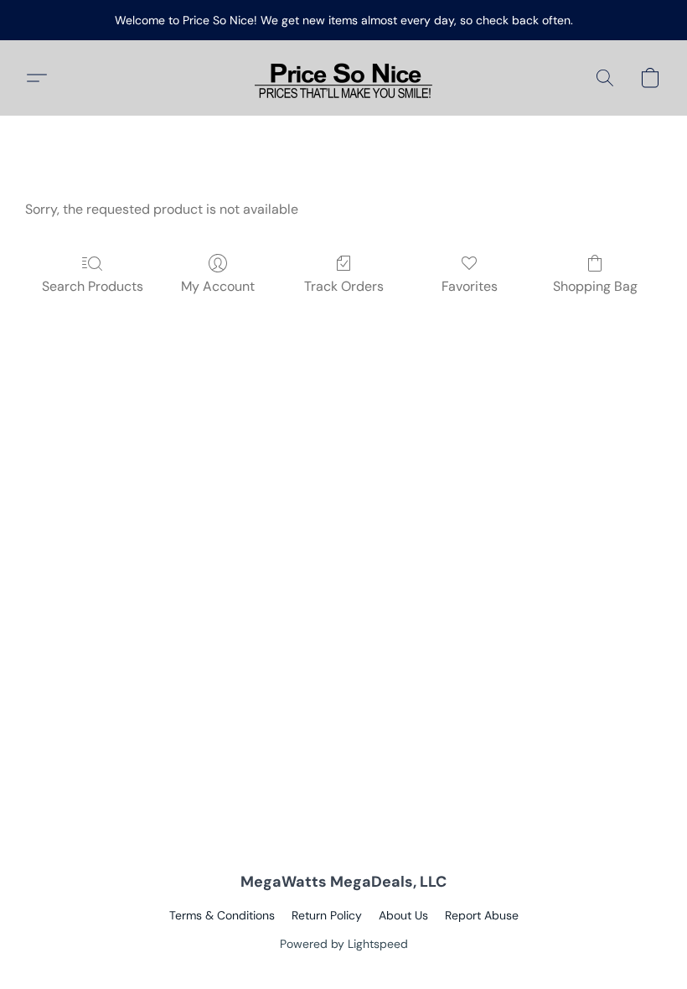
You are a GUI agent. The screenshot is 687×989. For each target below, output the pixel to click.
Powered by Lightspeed (344, 943)
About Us (403, 915)
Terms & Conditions (222, 915)
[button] (343, 78)
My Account (218, 286)
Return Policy (327, 915)
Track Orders (344, 286)
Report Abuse (482, 915)
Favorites (470, 286)
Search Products (92, 286)
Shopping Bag (595, 286)
